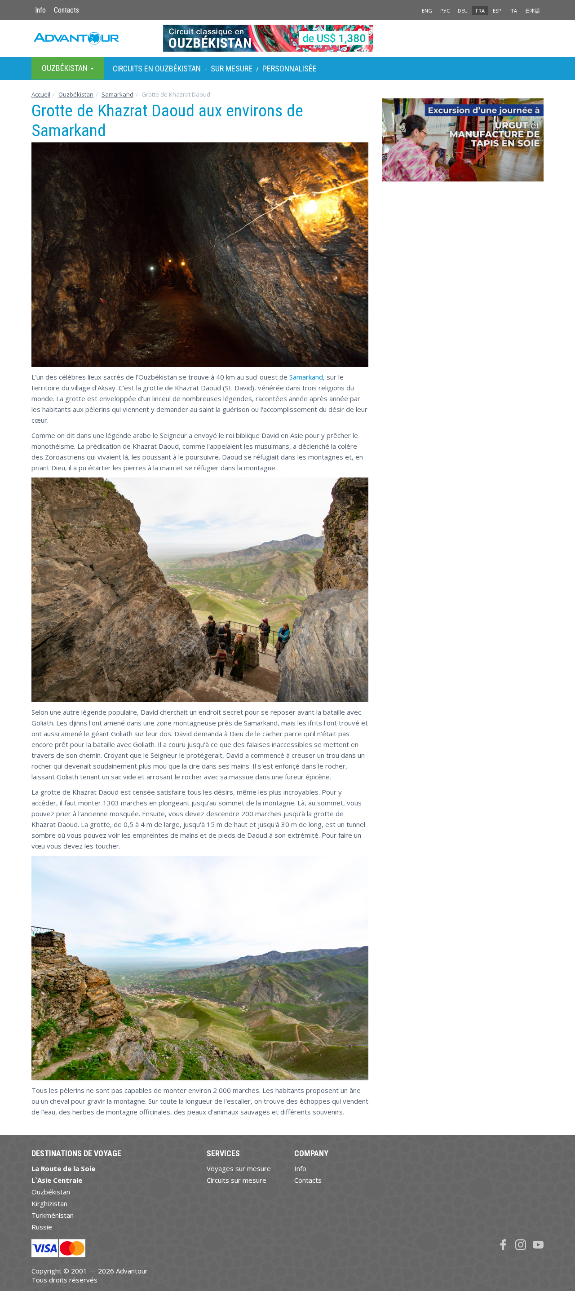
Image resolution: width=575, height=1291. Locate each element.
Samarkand (117, 94)
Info (40, 10)
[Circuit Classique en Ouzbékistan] (287, 38)
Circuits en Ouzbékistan (157, 68)
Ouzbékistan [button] (65, 68)
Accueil (40, 94)
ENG (427, 10)
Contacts (66, 10)
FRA (480, 10)
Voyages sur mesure (239, 1168)
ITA (513, 10)
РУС (445, 10)
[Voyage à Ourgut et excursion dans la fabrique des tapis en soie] (463, 143)
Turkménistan (52, 1215)
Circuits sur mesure (236, 1180)
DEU (463, 10)
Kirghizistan (49, 1203)
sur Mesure (231, 68)
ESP (497, 10)
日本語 (532, 10)
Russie (41, 1226)
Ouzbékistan (75, 94)
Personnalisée (289, 68)
